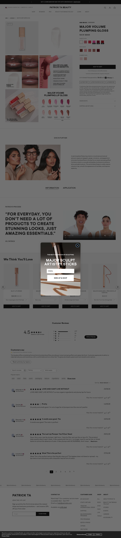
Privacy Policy (5, 536)
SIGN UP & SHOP (60, 278)
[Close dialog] (77, 245)
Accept (90, 534)
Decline (98, 534)
